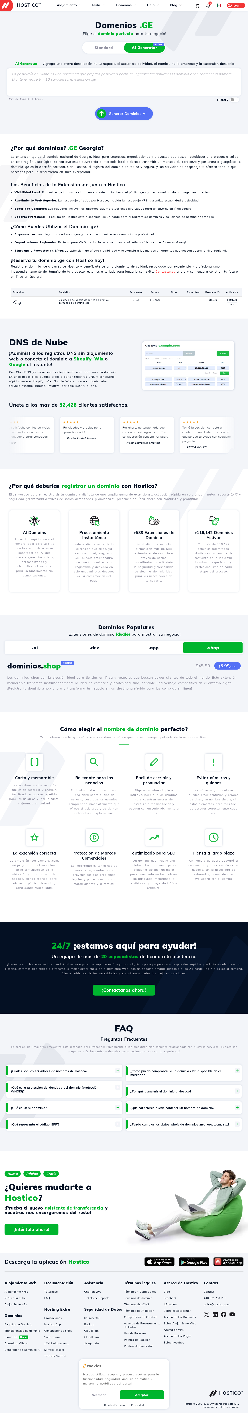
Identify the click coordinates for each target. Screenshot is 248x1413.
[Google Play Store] (194, 1265)
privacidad (137, 1405)
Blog (167, 1291)
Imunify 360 (92, 1318)
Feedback (170, 1298)
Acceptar (141, 1395)
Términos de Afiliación (139, 1310)
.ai (35, 647)
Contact (209, 1291)
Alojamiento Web (16, 1291)
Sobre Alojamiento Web (180, 1323)
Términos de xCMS (136, 1304)
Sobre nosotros (174, 1342)
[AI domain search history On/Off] (234, 99)
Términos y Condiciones (140, 1291)
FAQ (47, 1298)
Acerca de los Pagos (178, 1336)
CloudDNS (16, 1337)
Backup (89, 1324)
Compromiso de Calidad (140, 1317)
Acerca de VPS (174, 1330)
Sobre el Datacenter (177, 1310)
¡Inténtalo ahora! (31, 1229)
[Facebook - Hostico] (224, 1316)
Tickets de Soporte (96, 1298)
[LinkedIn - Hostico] (215, 1316)
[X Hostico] (207, 1316)
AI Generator (147, 46)
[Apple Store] (159, 1265)
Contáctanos (165, 271)
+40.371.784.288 (215, 1298)
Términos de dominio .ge (74, 302)
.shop (213, 647)
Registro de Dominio (18, 1324)
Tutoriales (51, 1291)
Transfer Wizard (55, 1356)
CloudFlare (91, 1330)
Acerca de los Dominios (180, 1317)
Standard (103, 47)
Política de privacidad (139, 1346)
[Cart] (197, 5)
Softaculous (52, 1337)
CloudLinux (91, 1337)
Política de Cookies (137, 1339)
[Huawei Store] (228, 1265)
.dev (94, 647)
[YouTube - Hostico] (232, 1316)
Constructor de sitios (58, 1330)
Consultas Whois (16, 1343)
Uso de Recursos (135, 1333)
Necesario (99, 1395)
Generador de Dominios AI (22, 1349)
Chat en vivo (92, 1291)
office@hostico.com (217, 1304)
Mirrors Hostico (54, 1349)
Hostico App (52, 1324)
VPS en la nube (15, 1298)
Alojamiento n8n (16, 1304)
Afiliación (170, 1304)
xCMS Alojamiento (56, 1343)
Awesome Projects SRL (224, 1403)
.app (154, 647)
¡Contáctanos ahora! (124, 990)
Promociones (53, 1318)
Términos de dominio (138, 1298)
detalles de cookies (115, 1405)
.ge (15, 300)
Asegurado (91, 1343)
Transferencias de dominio (22, 1330)
